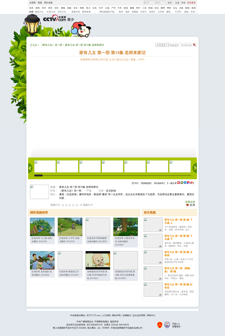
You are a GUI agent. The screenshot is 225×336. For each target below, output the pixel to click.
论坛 (175, 8)
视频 (40, 2)
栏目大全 (51, 12)
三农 (144, 8)
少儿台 (33, 45)
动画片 (152, 12)
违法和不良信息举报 (75, 325)
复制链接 (146, 183)
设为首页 (191, 2)
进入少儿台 (122, 59)
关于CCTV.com (93, 315)
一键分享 (172, 183)
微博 (163, 8)
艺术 (101, 8)
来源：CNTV (138, 59)
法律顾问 (126, 315)
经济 (44, 8)
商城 (150, 8)
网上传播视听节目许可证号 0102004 (69, 328)
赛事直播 (86, 12)
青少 (88, 8)
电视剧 (135, 12)
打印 (135, 183)
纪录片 (143, 12)
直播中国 (75, 12)
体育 (50, 8)
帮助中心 (151, 315)
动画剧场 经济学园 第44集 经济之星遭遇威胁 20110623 (125, 275)
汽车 (120, 8)
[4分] (66, 205)
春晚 (63, 8)
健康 (132, 8)
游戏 (193, 8)
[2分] (63, 205)
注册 (177, 3)
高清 (121, 12)
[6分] (70, 205)
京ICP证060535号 (95, 325)
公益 (107, 8)
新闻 (38, 8)
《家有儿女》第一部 (51, 45)
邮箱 (187, 8)
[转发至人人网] (185, 183)
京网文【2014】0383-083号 (116, 325)
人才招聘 (106, 315)
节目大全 (62, 12)
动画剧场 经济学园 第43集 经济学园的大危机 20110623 (97, 275)
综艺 (56, 8)
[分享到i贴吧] (188, 183)
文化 (94, 8)
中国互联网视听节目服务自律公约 (126, 328)
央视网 (32, 2)
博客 (169, 8)
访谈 (181, 8)
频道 (186, 12)
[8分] (73, 205)
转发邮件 (159, 183)
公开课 (161, 12)
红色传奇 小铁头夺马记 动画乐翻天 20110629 (124, 241)
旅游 (126, 8)
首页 (31, 8)
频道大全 (39, 12)
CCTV (178, 12)
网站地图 (48, 2)
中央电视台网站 (77, 315)
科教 (82, 8)
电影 (127, 12)
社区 (157, 8)
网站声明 (116, 315)
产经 (113, 8)
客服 (183, 2)
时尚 (138, 8)
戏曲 (69, 8)
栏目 (193, 12)
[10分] (77, 205)
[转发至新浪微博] (191, 183)
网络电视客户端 (106, 12)
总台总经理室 (139, 315)
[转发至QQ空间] (181, 183)
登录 (170, 3)
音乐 (75, 8)
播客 (168, 12)
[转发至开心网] (178, 183)
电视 (31, 12)
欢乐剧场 (111, 190)
